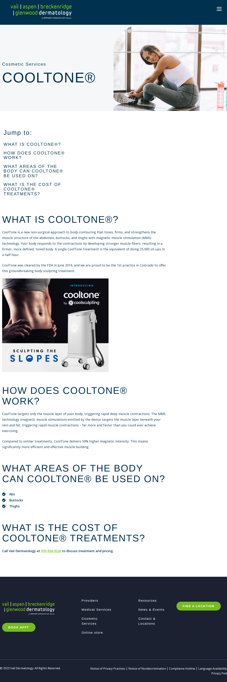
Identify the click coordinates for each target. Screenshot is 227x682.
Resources (147, 600)
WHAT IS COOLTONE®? (32, 144)
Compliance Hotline (182, 669)
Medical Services (96, 609)
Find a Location (199, 606)
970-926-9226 (51, 551)
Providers (90, 600)
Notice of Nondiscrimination (147, 669)
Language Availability (212, 669)
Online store (92, 632)
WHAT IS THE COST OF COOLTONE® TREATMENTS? (32, 189)
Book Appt (18, 627)
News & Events (151, 609)
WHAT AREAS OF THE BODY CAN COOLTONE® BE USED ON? (33, 171)
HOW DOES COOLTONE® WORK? (34, 155)
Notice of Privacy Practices (107, 669)
